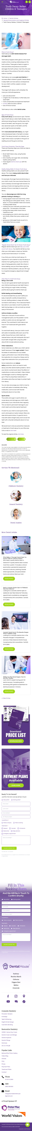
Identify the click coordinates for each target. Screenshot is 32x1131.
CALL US (20, 439)
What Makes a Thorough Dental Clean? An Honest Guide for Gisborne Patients (14, 557)
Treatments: (5, 825)
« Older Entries (6, 698)
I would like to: (5, 820)
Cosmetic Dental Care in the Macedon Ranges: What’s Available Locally (16, 633)
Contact (4, 1072)
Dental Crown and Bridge (9, 1035)
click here (13, 430)
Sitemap (10, 1126)
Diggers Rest (16, 982)
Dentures (4, 1043)
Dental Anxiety (16, 523)
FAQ (3, 1061)
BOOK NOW (10, 439)
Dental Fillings (6, 1040)
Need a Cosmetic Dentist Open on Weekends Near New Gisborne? (15, 588)
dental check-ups (16, 161)
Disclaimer (26, 1124)
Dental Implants (6, 1037)
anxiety (5, 103)
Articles (4, 1058)
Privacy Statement (5, 1126)
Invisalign (4, 1016)
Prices (3, 1064)
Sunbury (16, 974)
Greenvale (16, 988)
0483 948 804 (9, 1086)
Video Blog (5, 1056)
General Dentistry (16, 504)
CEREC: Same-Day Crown (9, 1032)
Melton (16, 985)
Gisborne (16, 979)
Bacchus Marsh (16, 976)
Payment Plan (6, 1066)
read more (9, 578)
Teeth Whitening (6, 1019)
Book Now (26, 2)
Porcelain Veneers (7, 1014)
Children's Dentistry (16, 486)
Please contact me (9, 848)
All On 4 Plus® (6, 1045)
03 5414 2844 (29, 2)
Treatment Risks (6, 1069)
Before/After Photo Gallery (9, 1053)
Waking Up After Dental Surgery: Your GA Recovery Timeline (14, 677)
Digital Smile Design (8, 1022)
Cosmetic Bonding (7, 1024)
